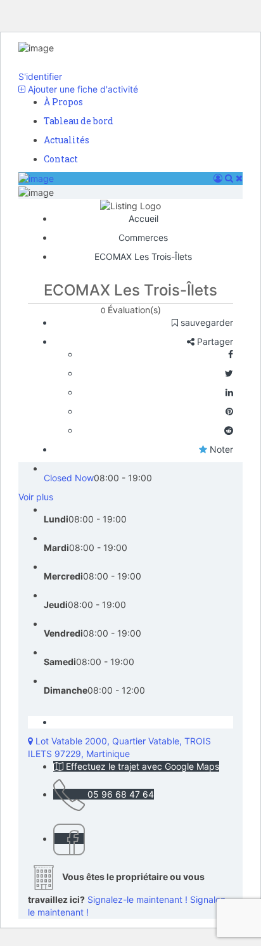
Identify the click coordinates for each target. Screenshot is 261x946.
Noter (220, 449)
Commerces (143, 237)
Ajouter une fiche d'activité (81, 89)
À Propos (63, 102)
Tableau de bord (78, 121)
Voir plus (35, 496)
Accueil (143, 218)
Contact (61, 159)
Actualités (66, 140)
